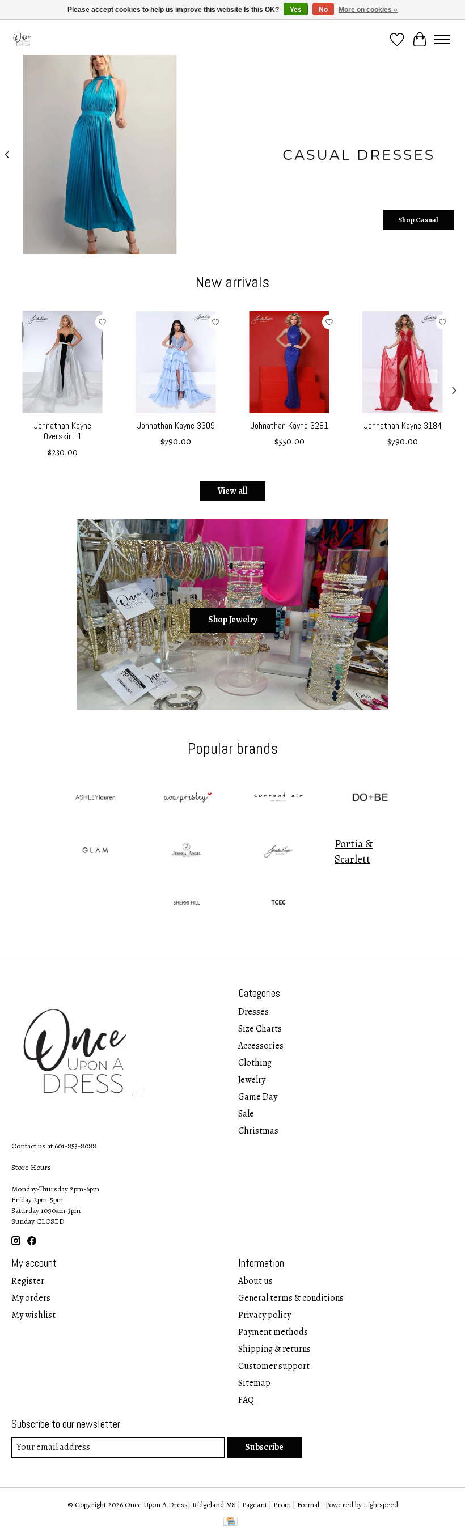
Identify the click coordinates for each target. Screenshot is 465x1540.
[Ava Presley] (186, 799)
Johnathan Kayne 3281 (289, 425)
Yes (296, 10)
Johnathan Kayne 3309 (176, 425)
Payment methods (273, 1332)
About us (255, 1281)
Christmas (258, 1131)
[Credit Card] (230, 1523)
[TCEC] (278, 904)
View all (232, 491)
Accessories (261, 1046)
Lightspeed (380, 1504)
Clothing (255, 1063)
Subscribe (264, 1447)
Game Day (257, 1097)
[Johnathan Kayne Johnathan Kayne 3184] (403, 362)
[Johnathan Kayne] (278, 852)
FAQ (246, 1400)
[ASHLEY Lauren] (94, 799)
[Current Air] (278, 799)
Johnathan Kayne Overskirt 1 (62, 430)
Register (27, 1281)
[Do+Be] (370, 799)
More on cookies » (368, 10)
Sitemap (254, 1383)
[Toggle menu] (442, 39)
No (323, 10)
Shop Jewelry (232, 619)
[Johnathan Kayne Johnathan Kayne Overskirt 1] (62, 362)
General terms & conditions (291, 1298)
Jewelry (251, 1080)
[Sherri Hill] (186, 904)
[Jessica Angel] (186, 852)
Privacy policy (264, 1315)
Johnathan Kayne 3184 (403, 425)
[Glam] (94, 852)
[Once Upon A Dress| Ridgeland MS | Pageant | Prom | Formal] (23, 39)
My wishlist (33, 1315)
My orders (30, 1298)
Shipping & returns (274, 1349)
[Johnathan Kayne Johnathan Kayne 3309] (176, 362)
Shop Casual (418, 219)
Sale (246, 1114)
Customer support (274, 1366)
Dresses (253, 1012)
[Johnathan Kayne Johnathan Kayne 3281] (289, 362)
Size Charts (260, 1029)
